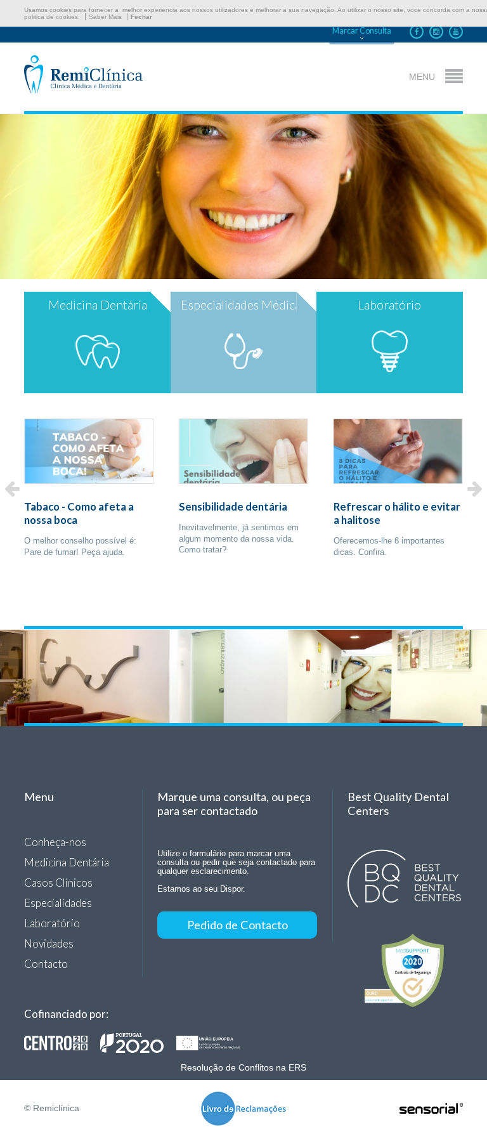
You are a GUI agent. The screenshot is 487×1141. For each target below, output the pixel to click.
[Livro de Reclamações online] (243, 1109)
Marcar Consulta (361, 31)
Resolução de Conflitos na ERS (243, 1067)
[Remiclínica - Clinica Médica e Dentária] (83, 75)
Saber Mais (105, 16)
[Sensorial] (431, 1109)
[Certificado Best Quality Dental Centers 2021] (404, 879)
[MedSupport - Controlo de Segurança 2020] (404, 970)
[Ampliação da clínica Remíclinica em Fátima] (138, 1042)
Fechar (141, 16)
